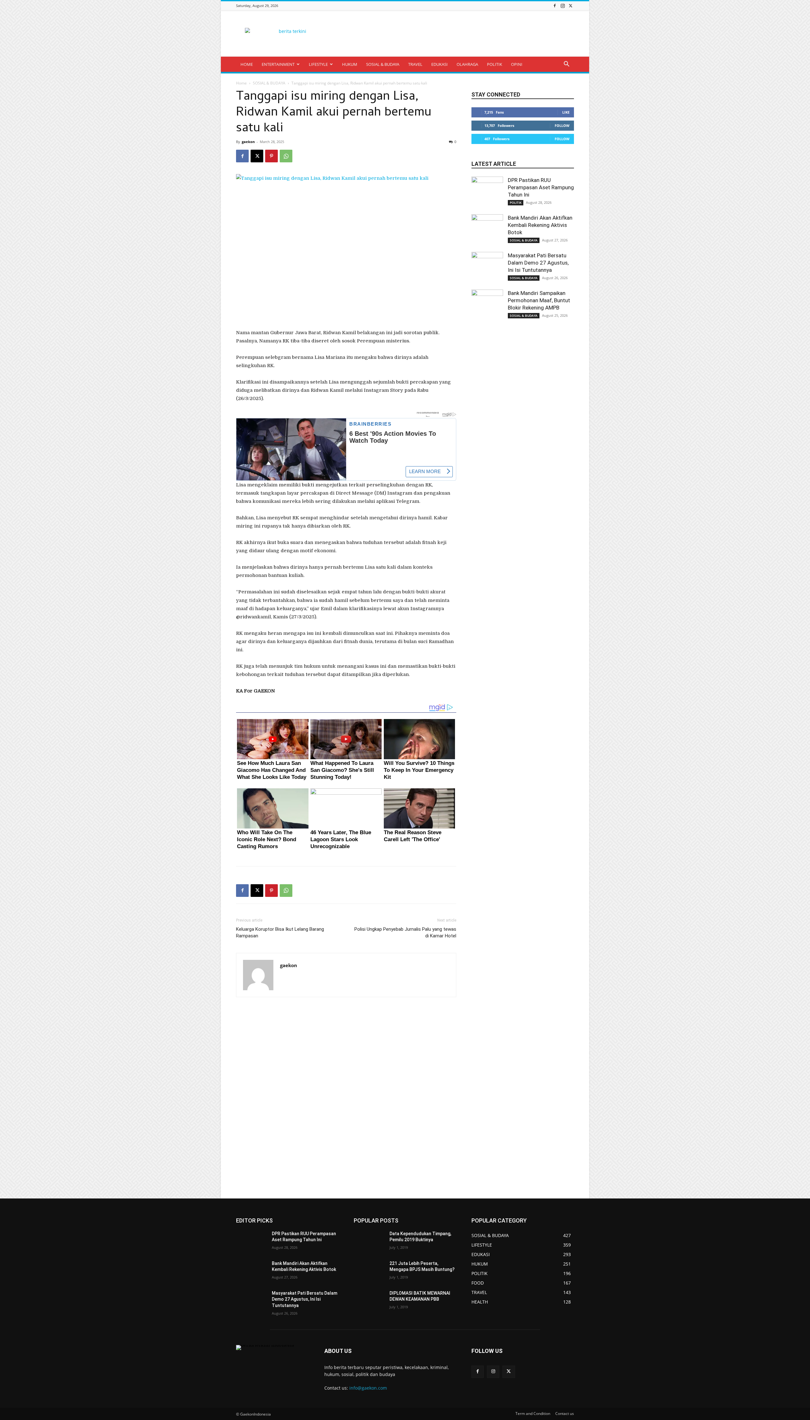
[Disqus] (346, 1098)
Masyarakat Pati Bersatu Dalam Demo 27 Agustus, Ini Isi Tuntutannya (538, 262)
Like (566, 112)
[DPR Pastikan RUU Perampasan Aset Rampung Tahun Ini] (487, 192)
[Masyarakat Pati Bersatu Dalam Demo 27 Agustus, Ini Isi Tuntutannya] (487, 268)
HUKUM (349, 64)
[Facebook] (554, 5)
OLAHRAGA (467, 64)
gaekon (248, 141)
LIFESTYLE (318, 64)
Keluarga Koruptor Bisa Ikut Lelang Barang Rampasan (280, 932)
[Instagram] (562, 5)
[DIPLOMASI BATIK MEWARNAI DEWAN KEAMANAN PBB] (369, 1301)
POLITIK (494, 64)
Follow (562, 125)
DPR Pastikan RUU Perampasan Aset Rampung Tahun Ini (541, 187)
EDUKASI (439, 64)
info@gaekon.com (368, 1388)
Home (241, 83)
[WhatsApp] (286, 156)
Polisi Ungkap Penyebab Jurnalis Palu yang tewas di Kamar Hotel (405, 932)
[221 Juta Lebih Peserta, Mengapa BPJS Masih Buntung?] (369, 1271)
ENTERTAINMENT (278, 64)
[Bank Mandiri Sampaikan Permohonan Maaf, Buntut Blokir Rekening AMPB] (487, 305)
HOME (246, 64)
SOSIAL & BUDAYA (382, 64)
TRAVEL (415, 64)
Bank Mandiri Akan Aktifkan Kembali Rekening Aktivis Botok (540, 225)
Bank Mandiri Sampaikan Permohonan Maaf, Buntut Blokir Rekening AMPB (539, 300)
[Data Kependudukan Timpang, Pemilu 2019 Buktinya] (369, 1241)
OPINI (516, 64)
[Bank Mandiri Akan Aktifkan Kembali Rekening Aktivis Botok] (487, 230)
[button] (566, 65)
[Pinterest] (271, 156)
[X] (570, 5)
